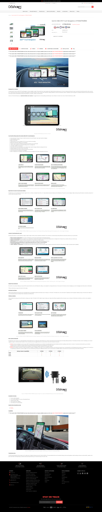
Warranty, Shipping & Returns (31, 472)
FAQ (73, 48)
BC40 (11, 347)
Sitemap (28, 507)
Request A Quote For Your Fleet (32, 477)
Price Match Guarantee (30, 474)
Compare (54, 3)
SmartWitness (64, 477)
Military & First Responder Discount (32, 481)
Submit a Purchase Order (31, 475)
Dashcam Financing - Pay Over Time (33, 480)
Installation (65, 48)
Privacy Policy (28, 489)
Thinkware (64, 474)
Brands (58, 11)
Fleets (78, 11)
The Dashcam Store (65, 481)
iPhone (11, 407)
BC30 (11, 344)
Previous (11, 21)
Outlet (46, 481)
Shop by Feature (33, 11)
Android (11, 408)
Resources (72, 11)
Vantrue (63, 478)
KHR (82, 3)
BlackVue (63, 472)
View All (63, 483)
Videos (32, 48)
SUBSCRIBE (59, 502)
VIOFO (63, 480)
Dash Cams (25, 11)
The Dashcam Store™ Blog (31, 484)
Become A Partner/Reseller (31, 478)
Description (13, 48)
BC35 (11, 346)
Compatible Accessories (51, 48)
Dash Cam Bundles (51, 11)
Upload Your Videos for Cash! (31, 483)
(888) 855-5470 (13, 480)
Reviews (40, 48)
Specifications (23, 48)
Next (11, 44)
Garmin (63, 475)
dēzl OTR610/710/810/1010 (57, 51)
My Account (47, 3)
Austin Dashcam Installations (31, 491)
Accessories (64, 11)
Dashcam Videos (29, 486)
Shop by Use (41, 11)
